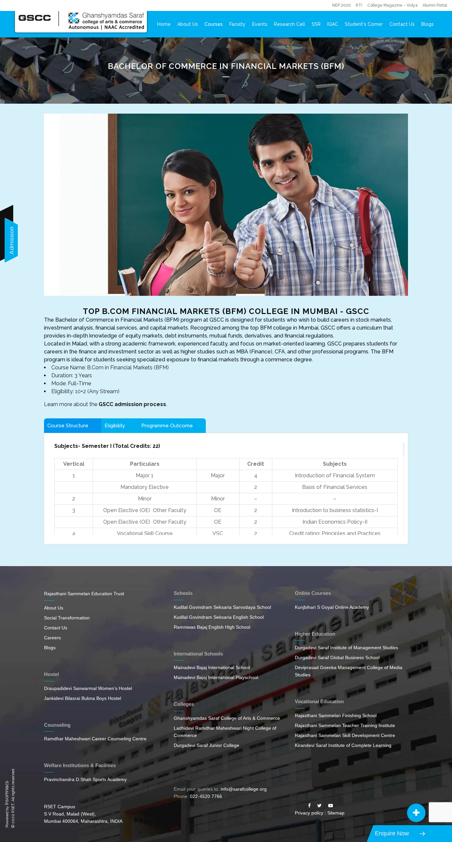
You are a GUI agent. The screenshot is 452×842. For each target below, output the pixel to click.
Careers (52, 637)
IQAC (332, 24)
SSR (316, 24)
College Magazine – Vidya (392, 5)
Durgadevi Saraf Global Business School (337, 657)
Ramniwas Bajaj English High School (212, 627)
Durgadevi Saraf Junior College (206, 745)
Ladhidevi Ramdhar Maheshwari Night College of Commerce (225, 731)
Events (259, 24)
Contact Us (402, 24)
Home (164, 24)
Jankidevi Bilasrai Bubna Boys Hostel (82, 698)
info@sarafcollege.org (244, 789)
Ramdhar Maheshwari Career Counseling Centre (95, 738)
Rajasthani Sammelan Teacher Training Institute (345, 725)
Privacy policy (309, 813)
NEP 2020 (341, 5)
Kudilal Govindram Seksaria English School (219, 617)
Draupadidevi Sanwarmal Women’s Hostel (88, 688)
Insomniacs (6, 793)
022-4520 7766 (206, 796)
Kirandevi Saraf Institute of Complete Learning (343, 745)
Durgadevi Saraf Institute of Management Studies (346, 647)
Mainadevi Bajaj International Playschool (216, 677)
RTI (359, 5)
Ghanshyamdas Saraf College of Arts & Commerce (227, 718)
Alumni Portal (435, 5)
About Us (187, 24)
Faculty (237, 24)
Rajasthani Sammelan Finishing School (336, 715)
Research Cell (289, 24)
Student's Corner (364, 24)
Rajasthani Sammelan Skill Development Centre (345, 735)
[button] (416, 813)
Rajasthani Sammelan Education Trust (84, 593)
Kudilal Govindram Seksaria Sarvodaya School (222, 607)
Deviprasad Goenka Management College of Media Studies (348, 671)
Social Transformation (67, 617)
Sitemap (335, 813)
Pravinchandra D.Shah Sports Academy (85, 779)
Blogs (427, 24)
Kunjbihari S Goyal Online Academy (332, 607)
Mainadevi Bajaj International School (212, 667)
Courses (213, 24)
